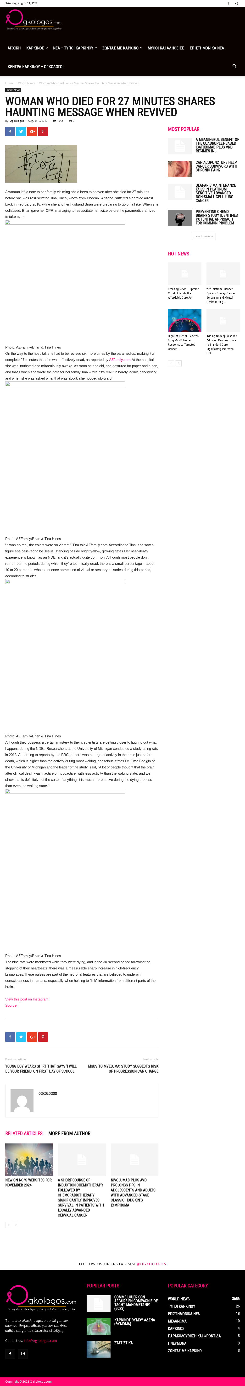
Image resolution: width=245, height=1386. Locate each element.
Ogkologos (17, 120)
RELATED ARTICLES (24, 1133)
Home (9, 83)
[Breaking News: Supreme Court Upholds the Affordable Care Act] (184, 273)
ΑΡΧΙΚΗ (14, 48)
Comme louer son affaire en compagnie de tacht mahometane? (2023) (136, 1303)
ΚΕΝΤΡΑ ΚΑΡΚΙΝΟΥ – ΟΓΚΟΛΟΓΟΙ (36, 66)
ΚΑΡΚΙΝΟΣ (35, 48)
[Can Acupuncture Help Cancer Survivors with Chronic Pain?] (180, 169)
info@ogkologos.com (40, 1340)
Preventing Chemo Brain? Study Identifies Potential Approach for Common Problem (217, 217)
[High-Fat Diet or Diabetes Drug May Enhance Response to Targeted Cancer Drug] (184, 320)
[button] (234, 67)
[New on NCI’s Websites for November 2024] (29, 1159)
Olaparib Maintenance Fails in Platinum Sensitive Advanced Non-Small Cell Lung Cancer (216, 193)
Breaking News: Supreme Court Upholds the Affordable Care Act (183, 293)
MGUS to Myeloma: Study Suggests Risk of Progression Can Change (123, 1069)
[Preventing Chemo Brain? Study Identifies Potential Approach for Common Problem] (180, 218)
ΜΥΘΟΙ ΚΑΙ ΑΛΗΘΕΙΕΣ (166, 48)
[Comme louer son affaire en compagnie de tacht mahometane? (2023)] (99, 1303)
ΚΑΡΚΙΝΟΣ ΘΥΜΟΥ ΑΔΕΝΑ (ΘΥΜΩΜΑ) (134, 1322)
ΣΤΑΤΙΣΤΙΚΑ (123, 1343)
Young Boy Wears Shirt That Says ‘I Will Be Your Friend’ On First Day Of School (41, 1069)
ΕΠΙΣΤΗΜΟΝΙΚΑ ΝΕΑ (207, 48)
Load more (202, 236)
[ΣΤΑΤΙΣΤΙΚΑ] (99, 1349)
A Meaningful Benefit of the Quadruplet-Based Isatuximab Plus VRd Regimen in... (217, 145)
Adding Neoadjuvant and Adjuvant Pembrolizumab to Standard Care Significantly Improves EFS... (222, 344)
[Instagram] (236, 3)
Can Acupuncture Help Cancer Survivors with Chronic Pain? (216, 166)
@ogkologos (151, 1263)
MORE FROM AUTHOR (69, 1133)
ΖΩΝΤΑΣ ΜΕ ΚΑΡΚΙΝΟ (120, 48)
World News (26, 83)
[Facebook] (228, 3)
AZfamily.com (120, 360)
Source (11, 1005)
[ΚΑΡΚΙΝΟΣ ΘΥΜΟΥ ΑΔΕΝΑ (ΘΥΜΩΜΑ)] (99, 1326)
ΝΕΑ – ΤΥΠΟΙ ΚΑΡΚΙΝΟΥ (73, 48)
